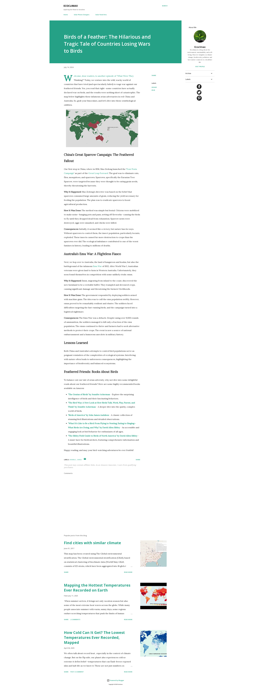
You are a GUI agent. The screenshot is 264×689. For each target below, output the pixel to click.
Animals (154, 87)
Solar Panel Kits (101, 15)
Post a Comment (77, 672)
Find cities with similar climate (92, 542)
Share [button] (154, 75)
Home (66, 15)
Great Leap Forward (98, 173)
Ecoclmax (200, 47)
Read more (128, 572)
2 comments (75, 619)
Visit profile (200, 66)
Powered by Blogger (116, 680)
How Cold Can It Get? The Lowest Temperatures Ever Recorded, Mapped (94, 637)
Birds (153, 90)
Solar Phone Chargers (81, 15)
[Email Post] (85, 460)
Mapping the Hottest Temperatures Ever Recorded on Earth (97, 588)
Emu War (97, 266)
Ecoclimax (71, 5)
